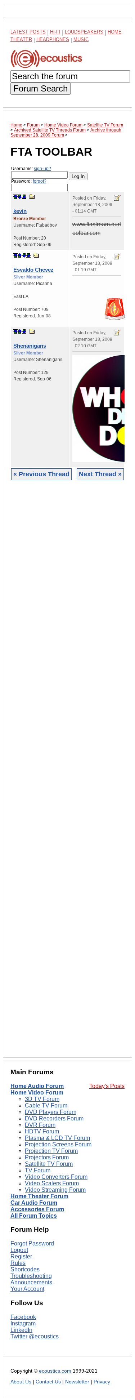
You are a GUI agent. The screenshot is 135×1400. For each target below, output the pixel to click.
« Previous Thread (41, 474)
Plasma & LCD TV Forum (57, 1138)
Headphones (52, 39)
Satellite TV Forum (49, 1164)
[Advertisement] (67, 774)
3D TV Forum (42, 1099)
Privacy (102, 1382)
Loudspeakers (84, 32)
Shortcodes (25, 1269)
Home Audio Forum (37, 1086)
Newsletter (77, 1382)
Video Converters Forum (56, 1177)
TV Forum (37, 1170)
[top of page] (15, 197)
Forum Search (40, 88)
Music (81, 39)
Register (21, 1256)
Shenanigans (29, 346)
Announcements (31, 1282)
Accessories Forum (37, 1209)
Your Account (27, 1289)
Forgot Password (32, 1243)
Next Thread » (100, 474)
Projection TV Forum (51, 1151)
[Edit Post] (117, 198)
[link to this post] (32, 196)
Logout (19, 1250)
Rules (18, 1263)
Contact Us (48, 1382)
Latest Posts (28, 32)
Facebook (23, 1317)
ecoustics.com (55, 1371)
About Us (20, 1382)
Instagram (23, 1323)
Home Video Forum (36, 1092)
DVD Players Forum (50, 1112)
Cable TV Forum (46, 1105)
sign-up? (42, 168)
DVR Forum (40, 1125)
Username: (31, 168)
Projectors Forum (47, 1157)
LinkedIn (21, 1330)
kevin (20, 211)
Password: (28, 181)
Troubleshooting (31, 1276)
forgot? (39, 181)
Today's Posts (107, 1086)
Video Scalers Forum (52, 1183)
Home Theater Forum (39, 1196)
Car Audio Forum (33, 1203)
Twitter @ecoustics (34, 1336)
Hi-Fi (55, 32)
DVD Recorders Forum (54, 1118)
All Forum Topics (33, 1216)
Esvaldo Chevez (33, 270)
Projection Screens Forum (58, 1144)
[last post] (24, 197)
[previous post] (20, 255)
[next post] (20, 197)
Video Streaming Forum (55, 1190)
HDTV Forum (42, 1131)
